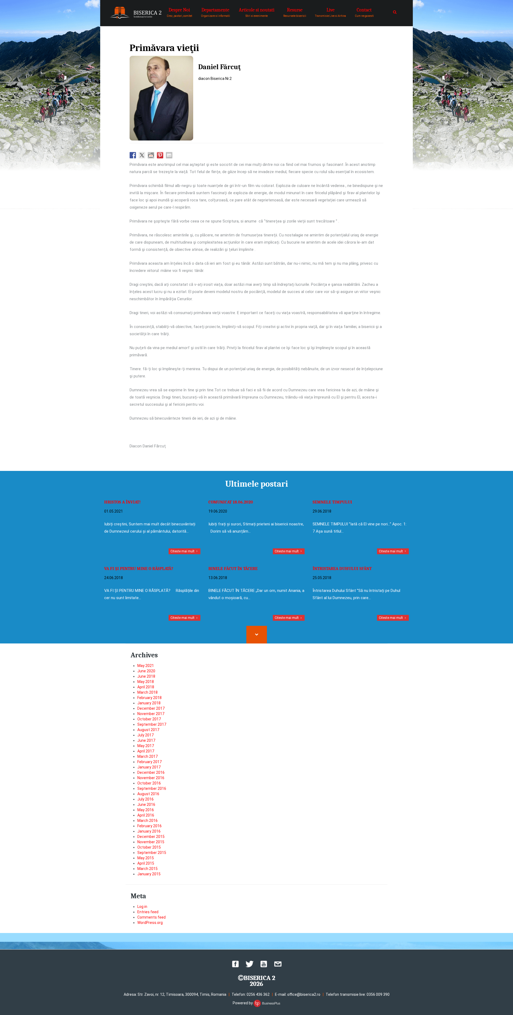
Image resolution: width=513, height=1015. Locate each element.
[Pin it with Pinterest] (160, 155)
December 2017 (151, 708)
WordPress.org (150, 922)
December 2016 (151, 772)
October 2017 (149, 719)
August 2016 (148, 794)
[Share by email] (169, 155)
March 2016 (147, 820)
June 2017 (146, 740)
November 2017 (150, 714)
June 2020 (146, 671)
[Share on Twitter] (142, 155)
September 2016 (151, 788)
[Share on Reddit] (151, 155)
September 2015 (151, 852)
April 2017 (145, 751)
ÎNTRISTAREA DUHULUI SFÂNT (342, 568)
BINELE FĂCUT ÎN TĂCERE (233, 568)
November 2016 (150, 778)
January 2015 (149, 874)
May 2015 (145, 858)
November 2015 (150, 842)
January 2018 (149, 703)
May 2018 (145, 682)
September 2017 (151, 724)
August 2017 (148, 730)
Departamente (215, 12)
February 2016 (149, 826)
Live (330, 12)
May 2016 (145, 810)
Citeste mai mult (182, 551)
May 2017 (145, 746)
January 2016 (149, 831)
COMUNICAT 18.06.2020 (230, 502)
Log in (142, 906)
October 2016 (149, 783)
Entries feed (147, 912)
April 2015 (145, 863)
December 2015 (151, 836)
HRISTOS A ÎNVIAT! (122, 502)
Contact (364, 12)
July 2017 (145, 735)
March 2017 (147, 756)
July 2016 (145, 799)
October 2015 (149, 847)
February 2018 (149, 698)
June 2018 (146, 676)
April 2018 (145, 687)
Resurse (294, 12)
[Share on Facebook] (133, 155)
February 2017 (149, 762)
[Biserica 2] (136, 13)
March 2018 (147, 692)
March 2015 (147, 868)
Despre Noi (179, 12)
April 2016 (145, 815)
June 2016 (146, 804)
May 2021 (145, 665)
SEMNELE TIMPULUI (332, 502)
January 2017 (149, 767)
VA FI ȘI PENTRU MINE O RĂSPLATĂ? (138, 568)
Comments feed (151, 917)
